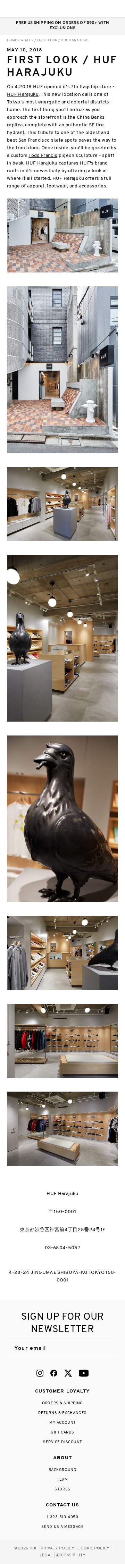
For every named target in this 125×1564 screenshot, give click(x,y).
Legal (46, 1555)
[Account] (86, 9)
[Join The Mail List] (105, 1348)
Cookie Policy (93, 1548)
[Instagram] (40, 1373)
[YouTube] (83, 1373)
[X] (68, 1373)
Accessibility (70, 1555)
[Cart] (100, 9)
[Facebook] (54, 1373)
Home (12, 40)
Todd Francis (42, 155)
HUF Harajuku (23, 94)
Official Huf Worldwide (23, 8)
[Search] (72, 9)
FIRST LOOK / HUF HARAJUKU (63, 40)
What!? (27, 40)
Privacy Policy (57, 1548)
